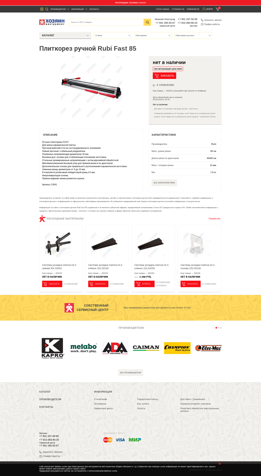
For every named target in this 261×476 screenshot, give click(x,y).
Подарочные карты (147, 399)
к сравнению (165, 85)
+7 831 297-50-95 (187, 19)
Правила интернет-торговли (195, 404)
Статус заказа (162, 9)
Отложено (178, 9)
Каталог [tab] (48, 35)
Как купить (143, 404)
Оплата (141, 408)
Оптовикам (100, 404)
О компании (100, 399)
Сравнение (193, 9)
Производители (58, 9)
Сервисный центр (103, 408)
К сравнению (71, 284)
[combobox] (113, 35)
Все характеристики (164, 183)
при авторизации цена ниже (168, 69)
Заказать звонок (213, 20)
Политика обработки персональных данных (199, 409)
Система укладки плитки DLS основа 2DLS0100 (198, 267)
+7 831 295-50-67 (165, 22)
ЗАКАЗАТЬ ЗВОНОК (53, 452)
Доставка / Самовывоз (192, 399)
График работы (212, 24)
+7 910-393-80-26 (187, 22)
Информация (77, 9)
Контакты (94, 9)
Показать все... (215, 218)
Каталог (45, 391)
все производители (130, 373)
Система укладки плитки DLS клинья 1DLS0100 (105, 267)
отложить (162, 285)
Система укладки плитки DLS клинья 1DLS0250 (151, 267)
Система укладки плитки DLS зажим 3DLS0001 (59, 267)
